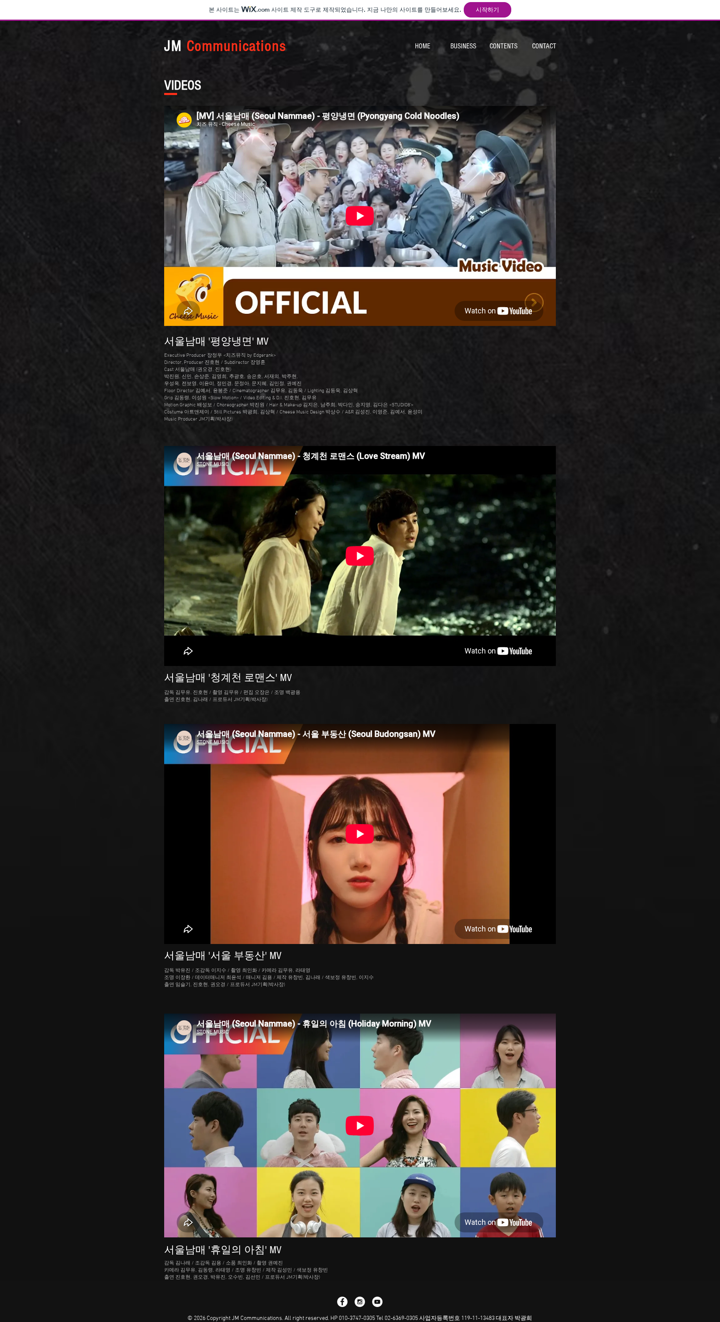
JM (225, 46)
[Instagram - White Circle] (360, 1302)
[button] (463, 46)
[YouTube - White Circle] (377, 1302)
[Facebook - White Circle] (342, 1302)
